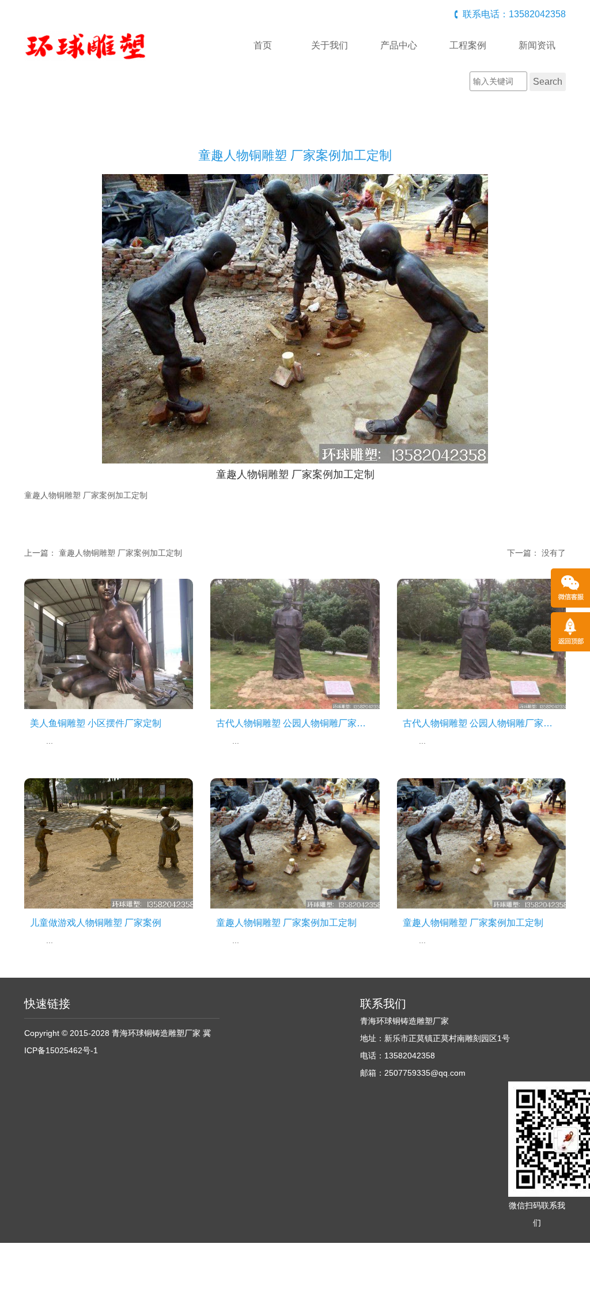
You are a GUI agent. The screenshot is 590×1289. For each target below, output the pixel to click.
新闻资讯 (537, 45)
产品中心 (398, 45)
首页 (263, 45)
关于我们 (329, 45)
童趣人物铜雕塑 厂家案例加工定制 (120, 552)
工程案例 (467, 45)
